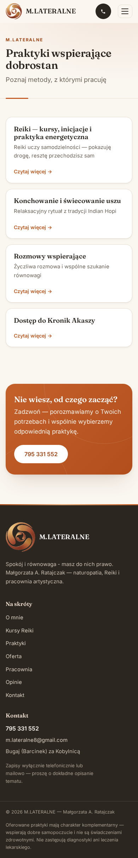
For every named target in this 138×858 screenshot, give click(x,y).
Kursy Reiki (20, 630)
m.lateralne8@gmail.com (37, 740)
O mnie (14, 617)
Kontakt (15, 695)
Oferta (14, 656)
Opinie (14, 682)
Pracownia (19, 669)
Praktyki (16, 643)
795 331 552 (41, 454)
